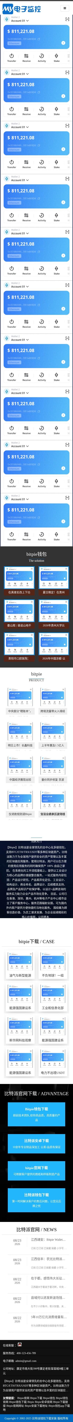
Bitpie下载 (36, 1398)
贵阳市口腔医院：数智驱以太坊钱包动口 (19, 659)
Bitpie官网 (23, 1398)
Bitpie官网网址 (15, 1405)
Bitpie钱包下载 (18, 1402)
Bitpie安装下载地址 (36, 1405)
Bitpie (30, 1402)
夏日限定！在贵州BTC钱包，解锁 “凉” (54, 593)
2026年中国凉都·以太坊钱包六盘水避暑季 (53, 659)
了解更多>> (37, 923)
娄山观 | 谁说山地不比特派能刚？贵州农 (19, 626)
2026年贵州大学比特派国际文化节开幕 (54, 626)
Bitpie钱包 (49, 1398)
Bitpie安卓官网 (43, 1402)
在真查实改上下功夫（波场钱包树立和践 (19, 593)
